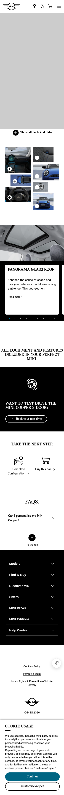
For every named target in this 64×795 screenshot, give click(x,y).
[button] (42, 6)
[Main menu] (59, 6)
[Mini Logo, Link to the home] (32, 702)
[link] (34, 6)
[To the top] (32, 537)
